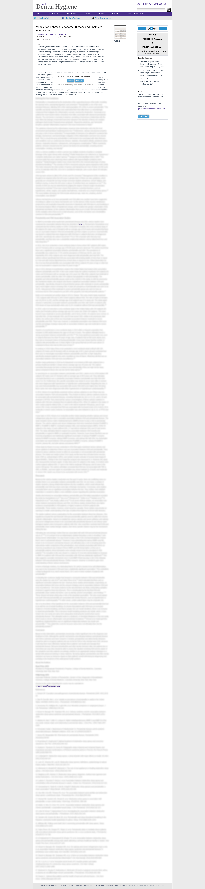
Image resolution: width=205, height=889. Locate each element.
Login (70, 81)
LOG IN (139, 4)
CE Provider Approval (49, 885)
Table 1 (81, 224)
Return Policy (89, 885)
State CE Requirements (104, 885)
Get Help (144, 116)
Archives (116, 14)
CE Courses (54, 14)
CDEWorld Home (136, 14)
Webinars (72, 14)
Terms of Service (120, 885)
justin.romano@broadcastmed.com (151, 109)
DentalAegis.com (73, 85)
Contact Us (63, 885)
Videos (101, 14)
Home (39, 14)
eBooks (87, 14)
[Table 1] (120, 39)
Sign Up (79, 81)
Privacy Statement (75, 885)
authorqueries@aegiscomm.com (48, 686)
